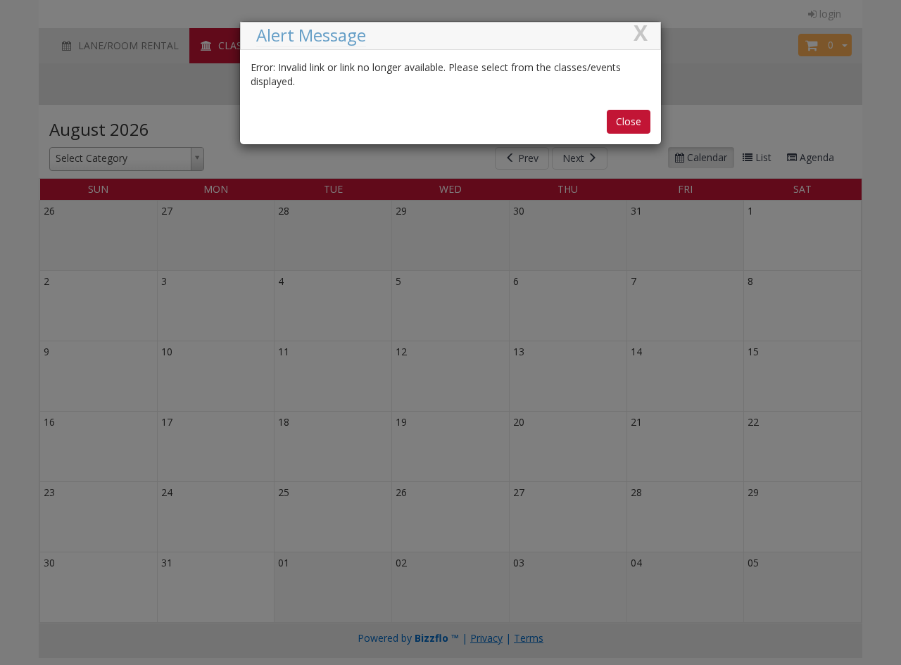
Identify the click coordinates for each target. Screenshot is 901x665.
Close (628, 121)
